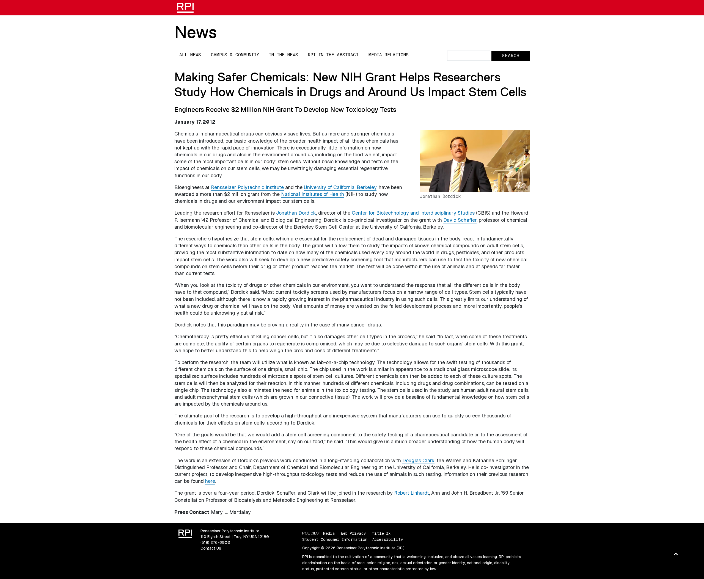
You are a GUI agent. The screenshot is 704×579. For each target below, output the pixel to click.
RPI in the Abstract (333, 55)
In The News (283, 55)
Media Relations (389, 55)
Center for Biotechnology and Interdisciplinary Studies (413, 213)
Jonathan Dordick (296, 213)
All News (190, 55)
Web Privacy (353, 533)
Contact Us (210, 548)
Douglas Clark (418, 460)
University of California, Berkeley (340, 187)
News (195, 31)
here (210, 481)
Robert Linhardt (411, 493)
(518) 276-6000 (215, 542)
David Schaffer (460, 220)
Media (329, 533)
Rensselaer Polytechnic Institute (247, 187)
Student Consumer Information (334, 539)
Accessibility (387, 539)
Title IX (381, 533)
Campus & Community (235, 55)
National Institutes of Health (312, 194)
